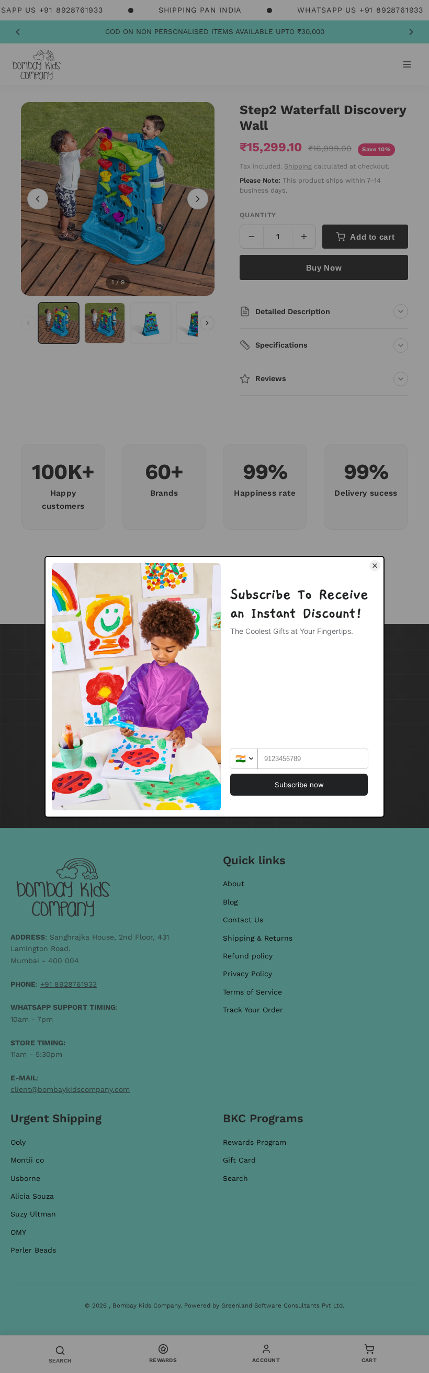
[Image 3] (151, 323)
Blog (230, 902)
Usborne (25, 1178)
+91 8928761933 (68, 984)
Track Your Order (253, 1010)
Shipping (298, 166)
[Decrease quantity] (251, 236)
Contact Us (243, 920)
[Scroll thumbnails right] (207, 323)
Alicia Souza (32, 1196)
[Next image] (197, 198)
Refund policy (248, 956)
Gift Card (239, 1160)
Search (235, 1178)
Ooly (18, 1142)
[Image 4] (197, 323)
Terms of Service (252, 992)
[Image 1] (59, 323)
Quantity (258, 215)
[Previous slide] (17, 32)
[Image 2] (105, 323)
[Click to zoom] (117, 199)
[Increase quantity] (303, 236)
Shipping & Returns (257, 938)
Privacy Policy (247, 973)
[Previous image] (37, 198)
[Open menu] (407, 64)
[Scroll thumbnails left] (28, 323)
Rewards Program (254, 1142)
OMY (18, 1232)
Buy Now (324, 267)
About (233, 883)
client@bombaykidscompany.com (70, 1089)
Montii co (27, 1160)
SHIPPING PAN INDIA (200, 10)
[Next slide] (411, 32)
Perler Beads (33, 1250)
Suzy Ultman (33, 1214)
